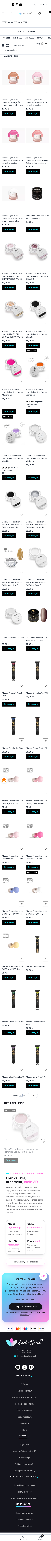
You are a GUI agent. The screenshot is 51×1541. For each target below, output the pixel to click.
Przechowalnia (25, 1526)
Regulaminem (28, 1312)
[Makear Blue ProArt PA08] (13, 726)
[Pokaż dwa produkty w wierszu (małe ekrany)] (7, 45)
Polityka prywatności (24, 1464)
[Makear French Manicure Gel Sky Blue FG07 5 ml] (13, 889)
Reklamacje (24, 1457)
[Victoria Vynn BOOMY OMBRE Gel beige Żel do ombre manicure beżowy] (13, 77)
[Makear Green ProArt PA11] (13, 999)
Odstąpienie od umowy (24, 1470)
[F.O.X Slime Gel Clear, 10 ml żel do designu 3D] (37, 193)
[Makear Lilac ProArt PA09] (13, 1054)
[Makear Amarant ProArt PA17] (13, 670)
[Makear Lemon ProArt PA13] (37, 999)
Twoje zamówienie (24, 1513)
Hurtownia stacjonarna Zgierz (24, 1397)
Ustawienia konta (24, 1519)
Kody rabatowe (24, 1417)
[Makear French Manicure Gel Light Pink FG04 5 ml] (37, 778)
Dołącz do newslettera (26, 1306)
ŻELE (25, 22)
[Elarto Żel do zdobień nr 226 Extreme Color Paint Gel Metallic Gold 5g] (13, 557)
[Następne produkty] (33, 1095)
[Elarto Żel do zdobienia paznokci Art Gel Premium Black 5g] (37, 309)
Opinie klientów (24, 1391)
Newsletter (24, 1423)
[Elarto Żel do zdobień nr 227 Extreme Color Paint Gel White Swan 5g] (37, 557)
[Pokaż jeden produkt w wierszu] (3, 45)
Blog (24, 1430)
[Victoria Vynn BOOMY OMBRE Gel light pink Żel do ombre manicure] (37, 77)
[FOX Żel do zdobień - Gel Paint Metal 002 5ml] (37, 615)
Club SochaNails (24, 1410)
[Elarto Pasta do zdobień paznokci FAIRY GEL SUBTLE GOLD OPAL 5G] (13, 309)
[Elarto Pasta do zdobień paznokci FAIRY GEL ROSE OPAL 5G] (37, 251)
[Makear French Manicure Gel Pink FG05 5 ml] (37, 833)
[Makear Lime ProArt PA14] (37, 1054)
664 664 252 (26, 1350)
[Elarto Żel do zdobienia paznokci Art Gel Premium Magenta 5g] (13, 367)
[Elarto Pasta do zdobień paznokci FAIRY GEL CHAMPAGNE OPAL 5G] (13, 251)
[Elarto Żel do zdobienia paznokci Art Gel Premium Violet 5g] (13, 433)
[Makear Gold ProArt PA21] (37, 944)
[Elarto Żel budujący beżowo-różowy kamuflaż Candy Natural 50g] (25, 1126)
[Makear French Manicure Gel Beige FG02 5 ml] (13, 778)
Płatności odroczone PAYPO (24, 1498)
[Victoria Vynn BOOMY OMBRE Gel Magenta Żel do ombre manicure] (13, 135)
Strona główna (11, 22)
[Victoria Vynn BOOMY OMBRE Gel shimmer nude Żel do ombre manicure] (37, 135)
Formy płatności (24, 1492)
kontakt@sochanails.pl (26, 1356)
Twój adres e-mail (25, 1300)
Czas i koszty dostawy (24, 1485)
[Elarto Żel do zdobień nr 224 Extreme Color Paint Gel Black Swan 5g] (13, 499)
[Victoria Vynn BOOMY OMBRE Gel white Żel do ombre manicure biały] (13, 193)
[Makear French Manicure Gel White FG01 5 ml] (37, 889)
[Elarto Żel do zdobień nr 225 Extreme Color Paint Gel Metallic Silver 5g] (37, 499)
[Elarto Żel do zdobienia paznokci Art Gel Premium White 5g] (37, 433)
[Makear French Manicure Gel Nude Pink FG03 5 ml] (13, 833)
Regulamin (24, 1444)
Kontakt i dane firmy (24, 1404)
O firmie (24, 1384)
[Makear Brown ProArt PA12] (37, 726)
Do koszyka (9, 113)
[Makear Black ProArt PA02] (37, 670)
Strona (15, 1095)
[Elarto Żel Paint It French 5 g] (13, 615)
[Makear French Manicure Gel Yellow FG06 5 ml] (13, 944)
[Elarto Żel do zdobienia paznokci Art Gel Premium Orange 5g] (37, 367)
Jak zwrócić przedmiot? (24, 1451)
